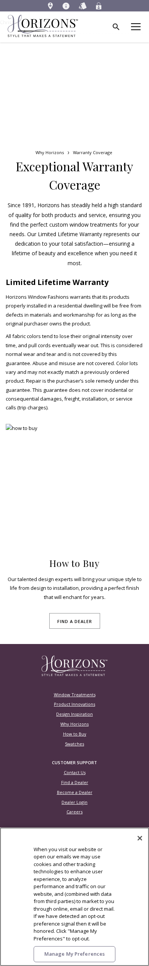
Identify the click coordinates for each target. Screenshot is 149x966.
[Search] (117, 26)
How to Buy (74, 734)
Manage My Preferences (74, 953)
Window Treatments (75, 694)
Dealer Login (74, 802)
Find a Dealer (74, 782)
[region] (74, 897)
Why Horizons (50, 152)
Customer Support (74, 762)
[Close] (139, 838)
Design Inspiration (74, 714)
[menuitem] (50, 6)
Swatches (74, 744)
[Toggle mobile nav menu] (136, 26)
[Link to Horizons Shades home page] (74, 674)
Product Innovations (74, 704)
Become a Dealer (74, 792)
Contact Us (75, 772)
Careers (74, 812)
